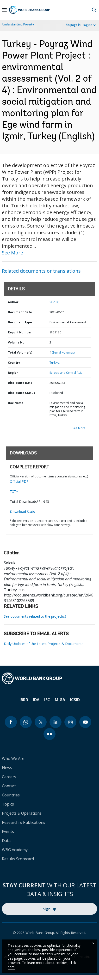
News (7, 767)
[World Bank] (49, 678)
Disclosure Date (20, 383)
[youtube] (85, 722)
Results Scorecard (18, 858)
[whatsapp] (26, 722)
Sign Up (49, 909)
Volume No (16, 342)
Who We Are (13, 758)
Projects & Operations (22, 813)
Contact (9, 785)
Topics (8, 804)
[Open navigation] (4, 9)
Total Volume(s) (20, 352)
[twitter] (41, 722)
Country (14, 363)
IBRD (23, 699)
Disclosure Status (21, 393)
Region (13, 373)
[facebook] (11, 722)
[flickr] (49, 734)
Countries (11, 795)
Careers (9, 776)
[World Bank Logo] (29, 10)
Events (8, 831)
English (87, 25)
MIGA (60, 699)
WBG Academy (15, 849)
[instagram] (70, 722)
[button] (94, 10)
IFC (47, 699)
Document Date (20, 312)
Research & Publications (23, 822)
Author (13, 302)
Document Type (20, 322)
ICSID (75, 699)
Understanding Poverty (18, 24)
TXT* (14, 491)
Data (6, 840)
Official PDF (19, 481)
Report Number (20, 332)
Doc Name (16, 403)
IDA (36, 699)
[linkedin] (56, 722)
